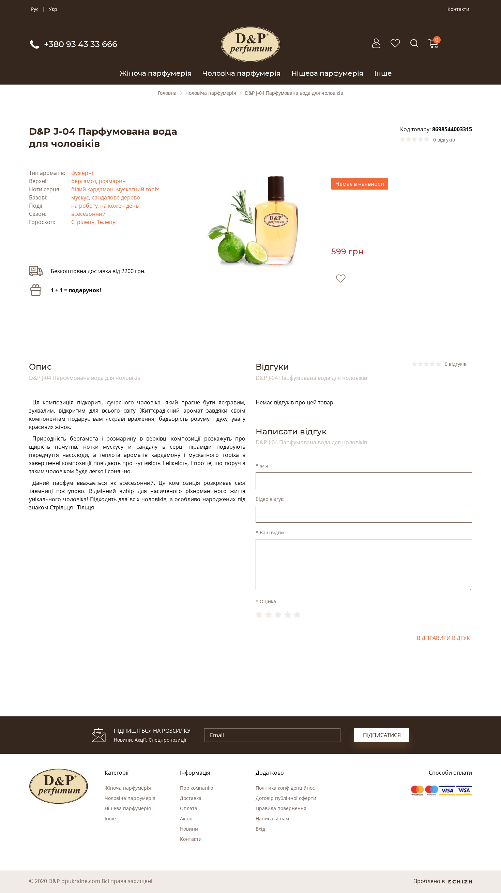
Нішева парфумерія (327, 73)
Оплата (188, 808)
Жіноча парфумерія (156, 73)
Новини (189, 828)
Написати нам (272, 818)
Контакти (458, 9)
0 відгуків (444, 140)
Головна (167, 93)
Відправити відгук (443, 638)
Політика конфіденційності (287, 788)
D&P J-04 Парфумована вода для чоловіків (294, 93)
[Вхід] (376, 46)
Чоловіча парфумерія (241, 73)
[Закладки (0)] (395, 46)
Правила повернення (281, 808)
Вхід (260, 828)
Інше (383, 73)
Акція (186, 818)
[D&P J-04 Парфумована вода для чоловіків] (250, 219)
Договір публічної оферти (286, 798)
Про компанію (196, 788)
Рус (35, 9)
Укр (53, 9)
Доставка (190, 798)
